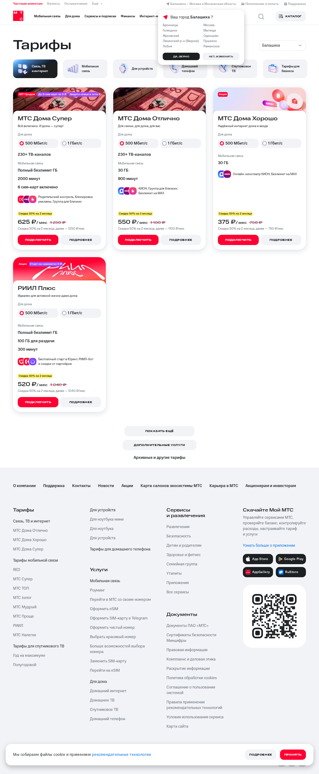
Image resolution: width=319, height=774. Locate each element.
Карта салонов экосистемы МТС (171, 486)
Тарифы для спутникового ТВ (38, 646)
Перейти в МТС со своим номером (120, 599)
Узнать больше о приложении (269, 545)
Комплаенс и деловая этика (191, 659)
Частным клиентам (28, 3)
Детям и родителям (184, 545)
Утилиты (174, 573)
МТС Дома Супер (28, 549)
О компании (24, 486)
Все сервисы (178, 592)
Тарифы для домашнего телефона (120, 549)
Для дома (98, 681)
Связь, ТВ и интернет (31, 521)
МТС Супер (23, 579)
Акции (127, 486)
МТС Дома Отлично (30, 530)
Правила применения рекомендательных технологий (194, 705)
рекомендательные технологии (121, 754)
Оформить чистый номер (112, 627)
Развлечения (178, 527)
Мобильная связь (105, 581)
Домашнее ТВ (102, 700)
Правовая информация (187, 650)
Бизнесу (53, 3)
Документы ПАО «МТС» (188, 626)
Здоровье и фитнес (184, 555)
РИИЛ (18, 626)
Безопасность (179, 536)
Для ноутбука (101, 529)
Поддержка (54, 486)
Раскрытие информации (188, 668)
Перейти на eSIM (105, 670)
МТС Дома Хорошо (29, 540)
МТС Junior (22, 598)
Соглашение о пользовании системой (191, 690)
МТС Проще (23, 616)
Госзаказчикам (75, 3)
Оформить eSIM (104, 609)
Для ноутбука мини (107, 519)
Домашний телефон (107, 719)
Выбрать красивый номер (113, 637)
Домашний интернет (108, 691)
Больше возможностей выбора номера (117, 649)
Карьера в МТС (223, 486)
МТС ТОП (21, 588)
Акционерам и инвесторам (270, 486)
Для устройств (103, 510)
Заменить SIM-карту (108, 661)
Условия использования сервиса (195, 717)
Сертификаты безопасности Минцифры (191, 637)
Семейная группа (182, 564)
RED (16, 570)
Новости (106, 486)
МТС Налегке (24, 635)
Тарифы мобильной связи (35, 560)
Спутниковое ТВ (104, 709)
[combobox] (282, 45)
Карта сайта (177, 726)
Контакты (81, 486)
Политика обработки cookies (192, 678)
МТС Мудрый (24, 607)
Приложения (178, 583)
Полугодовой (24, 665)
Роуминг (97, 590)
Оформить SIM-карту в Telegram (119, 618)
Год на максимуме (29, 655)
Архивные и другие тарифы (159, 457)
